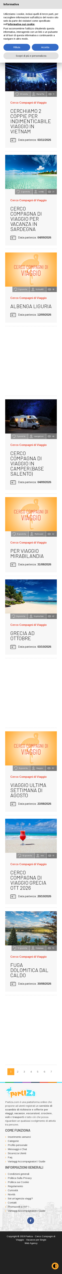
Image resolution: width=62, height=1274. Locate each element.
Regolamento (15, 1186)
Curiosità (13, 1190)
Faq (10, 1157)
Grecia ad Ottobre (22, 635)
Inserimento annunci (19, 1136)
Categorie (13, 1140)
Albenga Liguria (31, 306)
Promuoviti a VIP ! (18, 1206)
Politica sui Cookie (18, 1182)
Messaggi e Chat (17, 1149)
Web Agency (31, 1243)
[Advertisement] (31, 360)
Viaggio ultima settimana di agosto (28, 790)
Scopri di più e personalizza (31, 55)
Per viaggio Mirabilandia (27, 553)
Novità (11, 1194)
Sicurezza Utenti (17, 1153)
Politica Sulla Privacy (20, 1178)
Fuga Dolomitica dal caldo (29, 970)
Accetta (45, 47)
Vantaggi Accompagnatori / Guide (26, 1161)
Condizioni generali (18, 1173)
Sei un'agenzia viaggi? (20, 1198)
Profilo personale (17, 1145)
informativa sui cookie (21, 24)
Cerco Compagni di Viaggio (28, 102)
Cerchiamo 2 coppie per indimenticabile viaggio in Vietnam (30, 121)
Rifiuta (16, 47)
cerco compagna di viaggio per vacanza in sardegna (26, 218)
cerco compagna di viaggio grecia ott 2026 (28, 880)
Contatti (12, 1202)
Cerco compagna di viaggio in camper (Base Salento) (27, 463)
